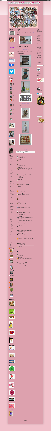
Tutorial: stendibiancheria (13, 96)
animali (10, 158)
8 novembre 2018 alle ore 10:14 (21, 248)
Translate (39, 66)
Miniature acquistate (21, 152)
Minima (10, 287)
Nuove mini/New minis (12, 224)
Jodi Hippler (19, 167)
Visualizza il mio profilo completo (39, 76)
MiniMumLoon (11, 282)
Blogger (29, 422)
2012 (10, 244)
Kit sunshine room (11, 179)
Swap (10, 207)
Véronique (19, 257)
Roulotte (10, 201)
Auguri (10, 160)
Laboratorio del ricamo (12, 181)
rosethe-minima (20, 193)
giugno (11, 234)
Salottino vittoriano (11, 203)
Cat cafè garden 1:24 (12, 166)
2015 (10, 241)
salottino (10, 202)
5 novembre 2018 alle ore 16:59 (21, 165)
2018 (10, 221)
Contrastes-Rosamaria (11, 265)
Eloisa (18, 159)
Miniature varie (11, 191)
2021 (10, 218)
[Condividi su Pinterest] (27, 151)
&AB (26, 420)
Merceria (10, 186)
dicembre (11, 222)
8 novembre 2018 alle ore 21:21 (21, 255)
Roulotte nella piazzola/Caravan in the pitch (12, 228)
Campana (10, 164)
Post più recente (18, 262)
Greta (10, 174)
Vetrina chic (11, 212)
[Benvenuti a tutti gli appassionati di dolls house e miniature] (11, 48)
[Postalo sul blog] (25, 151)
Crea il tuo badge (10, 66)
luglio (10, 233)
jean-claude (19, 202)
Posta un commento (19, 261)
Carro (10, 165)
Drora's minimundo (20, 173)
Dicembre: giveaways (13, 119)
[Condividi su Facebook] (26, 151)
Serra (10, 204)
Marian (19, 163)
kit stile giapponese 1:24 (11, 178)
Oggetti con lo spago (13, 92)
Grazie (10, 173)
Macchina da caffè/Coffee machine (11, 226)
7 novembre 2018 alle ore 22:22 (21, 244)
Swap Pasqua (11, 210)
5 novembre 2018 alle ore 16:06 (21, 157)
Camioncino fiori (11, 163)
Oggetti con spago (11, 193)
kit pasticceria (11, 176)
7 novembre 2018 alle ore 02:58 (21, 235)
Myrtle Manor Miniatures (11, 259)
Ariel (10, 159)
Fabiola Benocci (10, 63)
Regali (23, 152)
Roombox (10, 200)
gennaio (11, 238)
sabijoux (19, 179)
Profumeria (11, 197)
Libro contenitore (11, 185)
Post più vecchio (32, 262)
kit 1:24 (10, 175)
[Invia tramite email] (24, 151)
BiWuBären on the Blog (12, 277)
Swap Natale (11, 209)
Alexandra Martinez (20, 250)
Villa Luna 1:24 (11, 213)
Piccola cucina (11, 195)
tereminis (19, 237)
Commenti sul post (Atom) (21, 263)
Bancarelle (11, 162)
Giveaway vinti (11, 172)
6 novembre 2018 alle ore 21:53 (21, 231)
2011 (10, 245)
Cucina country (11, 169)
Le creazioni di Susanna (11, 293)
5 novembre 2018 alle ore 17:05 (21, 171)
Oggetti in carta (11, 194)
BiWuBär (19, 216)
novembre (11, 223)
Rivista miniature (11, 199)
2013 (10, 243)
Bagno (10, 161)
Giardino (10, 171)
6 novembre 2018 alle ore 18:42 (21, 223)
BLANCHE (19, 225)
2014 (10, 242)
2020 (10, 219)
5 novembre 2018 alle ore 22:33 (21, 191)
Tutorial (10, 211)
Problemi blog (11, 196)
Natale (10, 192)
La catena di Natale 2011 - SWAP (13, 81)
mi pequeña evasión (12, 248)
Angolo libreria (11, 157)
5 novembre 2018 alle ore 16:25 (21, 161)
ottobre (11, 231)
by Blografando (25, 420)
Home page (25, 262)
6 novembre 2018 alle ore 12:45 (21, 214)
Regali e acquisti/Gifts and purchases (12, 230)
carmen (19, 155)
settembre (11, 232)
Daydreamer (19, 233)
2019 (10, 220)
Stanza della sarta (11, 206)
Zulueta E (19, 246)
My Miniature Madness (11, 254)
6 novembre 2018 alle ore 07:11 (21, 200)
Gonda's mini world (12, 270)
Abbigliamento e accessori (11, 156)
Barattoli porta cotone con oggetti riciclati (13, 110)
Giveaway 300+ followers (13, 84)
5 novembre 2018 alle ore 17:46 (21, 177)
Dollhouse (10, 170)
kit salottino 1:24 (11, 177)
